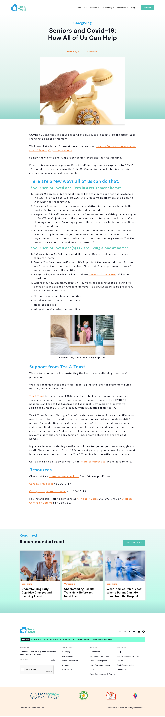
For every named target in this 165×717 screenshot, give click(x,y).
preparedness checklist (64, 476)
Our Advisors (67, 656)
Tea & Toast (36, 395)
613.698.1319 (123, 708)
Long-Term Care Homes (100, 665)
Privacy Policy (112, 708)
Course (120, 660)
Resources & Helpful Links (128, 656)
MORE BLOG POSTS (134, 543)
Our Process (95, 652)
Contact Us (147, 7)
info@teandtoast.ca (93, 461)
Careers (65, 665)
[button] (82, 7)
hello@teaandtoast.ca (137, 708)
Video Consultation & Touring (102, 674)
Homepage (66, 652)
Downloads (121, 669)
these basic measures (102, 274)
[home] (20, 8)
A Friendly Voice (87, 498)
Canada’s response (41, 483)
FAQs (92, 669)
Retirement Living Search (100, 656)
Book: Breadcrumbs (125, 665)
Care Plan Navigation (98, 660)
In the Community (70, 660)
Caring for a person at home (47, 491)
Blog (119, 652)
